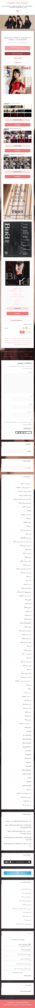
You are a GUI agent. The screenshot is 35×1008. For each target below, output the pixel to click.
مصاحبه (28, 580)
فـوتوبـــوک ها (27, 650)
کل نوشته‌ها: (28, 912)
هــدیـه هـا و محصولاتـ (26, 677)
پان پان (29, 790)
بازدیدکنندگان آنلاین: (26, 889)
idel (18, 343)
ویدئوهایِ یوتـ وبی (26, 588)
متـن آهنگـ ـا (24, 343)
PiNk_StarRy (24, 43)
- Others (28, 728)
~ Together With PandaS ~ (18, 3)
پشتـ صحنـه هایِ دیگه (9, 338)
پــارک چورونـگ (27, 704)
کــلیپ (28, 577)
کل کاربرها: (28, 920)
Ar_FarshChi (27, 735)
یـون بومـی (28, 720)
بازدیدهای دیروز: (27, 897)
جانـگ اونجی (27, 708)
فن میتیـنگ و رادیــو (26, 662)
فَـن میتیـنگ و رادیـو (26, 573)
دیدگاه (30, 372)
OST (29, 511)
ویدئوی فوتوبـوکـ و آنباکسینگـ (24, 592)
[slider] (7, 861)
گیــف (29, 670)
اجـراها (28, 526)
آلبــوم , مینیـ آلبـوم (26, 515)
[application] (17, 862)
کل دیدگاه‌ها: (28, 916)
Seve (29, 778)
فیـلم (29, 689)
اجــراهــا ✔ (28, 522)
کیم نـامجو (29, 343)
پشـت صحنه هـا (26, 635)
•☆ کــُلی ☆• (27, 697)
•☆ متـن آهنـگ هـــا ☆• (24, 793)
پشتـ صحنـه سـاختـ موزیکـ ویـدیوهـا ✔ (22, 542)
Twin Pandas (26, 786)
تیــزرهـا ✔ (22, 340)
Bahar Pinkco (27, 739)
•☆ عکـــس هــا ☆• (25, 596)
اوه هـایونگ (27, 700)
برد (31, 345)
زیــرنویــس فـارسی (26, 797)
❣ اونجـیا (28, 600)
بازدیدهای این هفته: (26, 901)
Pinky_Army (27, 774)
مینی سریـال (27, 693)
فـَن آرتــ (29, 646)
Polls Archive (27, 976)
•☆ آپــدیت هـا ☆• (26, 484)
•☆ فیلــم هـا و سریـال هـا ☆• (23, 681)
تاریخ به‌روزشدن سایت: (26, 924)
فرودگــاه (28, 658)
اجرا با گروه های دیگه (25, 530)
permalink (24, 345)
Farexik (28, 755)
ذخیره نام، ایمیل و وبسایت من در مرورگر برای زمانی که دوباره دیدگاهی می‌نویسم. (18, 423)
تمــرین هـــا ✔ (27, 553)
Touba (28, 782)
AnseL (28, 731)
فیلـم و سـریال (27, 666)
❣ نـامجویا (16, 338)
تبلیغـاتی (28, 550)
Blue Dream (27, 743)
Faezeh (28, 751)
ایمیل (30, 404)
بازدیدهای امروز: (27, 893)
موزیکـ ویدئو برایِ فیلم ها (24, 503)
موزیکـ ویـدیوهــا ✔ (26, 673)
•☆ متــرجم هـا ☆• (25, 724)
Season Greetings (25, 623)
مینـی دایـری (27, 584)
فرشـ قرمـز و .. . (26, 654)
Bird (11, 343)
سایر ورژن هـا (27, 565)
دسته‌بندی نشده (27, 805)
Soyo (20, 343)
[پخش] (29, 862)
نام (31, 396)
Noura (28, 766)
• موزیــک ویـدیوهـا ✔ (25, 491)
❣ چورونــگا (27, 608)
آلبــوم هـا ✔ (27, 507)
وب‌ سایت (29, 412)
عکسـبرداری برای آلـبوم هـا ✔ (10, 340)
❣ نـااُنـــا (28, 611)
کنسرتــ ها (28, 534)
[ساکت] (10, 862)
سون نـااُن (28, 712)
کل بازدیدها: (28, 905)
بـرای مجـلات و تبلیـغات (25, 631)
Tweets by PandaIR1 (25, 991)
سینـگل (18, 340)
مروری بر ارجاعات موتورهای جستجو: (23, 909)
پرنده (29, 345)
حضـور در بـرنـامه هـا (25, 561)
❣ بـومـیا (28, 604)
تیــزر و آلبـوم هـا (28, 340)
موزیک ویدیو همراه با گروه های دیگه (22, 499)
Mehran (28, 759)
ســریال (28, 685)
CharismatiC (26, 747)
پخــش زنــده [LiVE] (25, 538)
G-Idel (14, 343)
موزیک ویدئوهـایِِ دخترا (25, 495)
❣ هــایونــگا (27, 619)
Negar (28, 762)
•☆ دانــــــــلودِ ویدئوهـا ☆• (24, 488)
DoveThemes (15, 1005)
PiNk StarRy (26, 770)
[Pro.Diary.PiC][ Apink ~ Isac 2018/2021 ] (17, 821)
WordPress (29, 1005)
